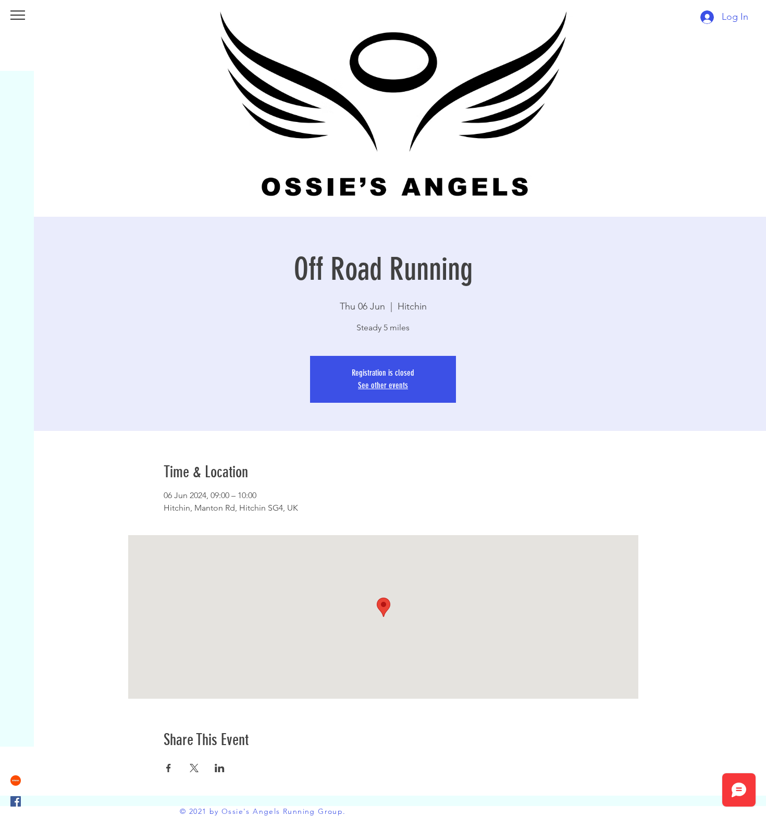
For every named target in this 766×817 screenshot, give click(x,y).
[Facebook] (15, 801)
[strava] (15, 780)
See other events (383, 385)
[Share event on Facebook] (169, 768)
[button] (17, 15)
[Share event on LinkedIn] (220, 768)
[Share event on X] (194, 768)
